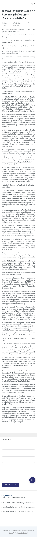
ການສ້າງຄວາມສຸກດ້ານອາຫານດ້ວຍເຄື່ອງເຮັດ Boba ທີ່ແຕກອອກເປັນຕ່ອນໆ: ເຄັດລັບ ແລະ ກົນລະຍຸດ (10, 511)
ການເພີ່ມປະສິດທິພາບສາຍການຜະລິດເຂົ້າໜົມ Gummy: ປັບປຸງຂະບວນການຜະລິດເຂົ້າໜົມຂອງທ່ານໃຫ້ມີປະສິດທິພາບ (10, 507)
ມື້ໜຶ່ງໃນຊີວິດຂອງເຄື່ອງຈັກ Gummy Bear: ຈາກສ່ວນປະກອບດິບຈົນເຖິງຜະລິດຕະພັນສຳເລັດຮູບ (28, 511)
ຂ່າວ (9, 497)
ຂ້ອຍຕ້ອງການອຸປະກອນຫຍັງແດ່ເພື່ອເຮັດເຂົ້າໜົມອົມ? (28, 507)
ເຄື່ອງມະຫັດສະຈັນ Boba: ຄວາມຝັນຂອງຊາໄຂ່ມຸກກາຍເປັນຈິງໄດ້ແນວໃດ (28, 503)
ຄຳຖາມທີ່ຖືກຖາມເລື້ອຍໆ (18, 497)
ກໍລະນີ (4, 497)
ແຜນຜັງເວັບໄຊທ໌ (23, 533)
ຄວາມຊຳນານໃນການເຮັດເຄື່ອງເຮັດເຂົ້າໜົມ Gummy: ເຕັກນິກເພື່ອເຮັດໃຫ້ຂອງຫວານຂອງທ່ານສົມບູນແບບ (18, 502)
